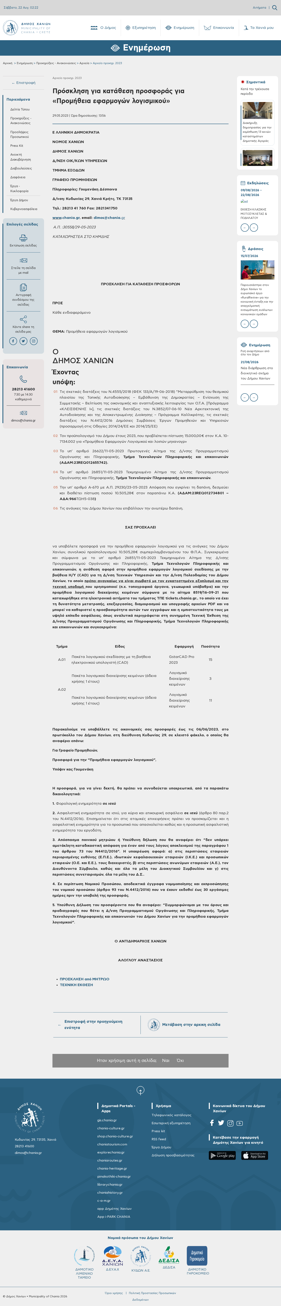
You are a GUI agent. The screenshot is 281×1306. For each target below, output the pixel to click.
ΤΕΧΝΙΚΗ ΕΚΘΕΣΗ (76, 985)
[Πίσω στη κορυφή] (140, 1090)
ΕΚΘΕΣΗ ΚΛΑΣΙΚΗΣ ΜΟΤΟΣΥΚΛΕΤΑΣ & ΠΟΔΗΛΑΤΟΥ (254, 213)
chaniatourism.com (112, 1144)
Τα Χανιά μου (262, 28)
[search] (274, 7)
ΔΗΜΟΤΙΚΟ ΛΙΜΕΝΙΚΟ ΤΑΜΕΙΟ (84, 1273)
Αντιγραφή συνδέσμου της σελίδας (23, 300)
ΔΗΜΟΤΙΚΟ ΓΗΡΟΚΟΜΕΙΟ (198, 1271)
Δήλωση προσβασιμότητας (173, 1155)
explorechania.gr (111, 1152)
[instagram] (230, 1124)
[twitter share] (23, 341)
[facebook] (212, 1124)
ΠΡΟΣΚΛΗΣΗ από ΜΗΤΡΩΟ (84, 979)
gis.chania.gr (107, 1120)
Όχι (180, 1060)
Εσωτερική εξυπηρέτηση (171, 1123)
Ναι (166, 1060)
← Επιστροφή (23, 83)
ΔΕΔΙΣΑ (169, 1267)
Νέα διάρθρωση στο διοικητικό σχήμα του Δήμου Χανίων (257, 373)
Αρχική (7, 63)
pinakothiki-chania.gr (114, 1176)
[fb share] (13, 341)
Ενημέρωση (184, 28)
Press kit (158, 1131)
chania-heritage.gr (112, 1168)
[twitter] (221, 1124)
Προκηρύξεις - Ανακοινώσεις (56, 63)
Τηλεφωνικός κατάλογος (172, 1115)
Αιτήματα (259, 7)
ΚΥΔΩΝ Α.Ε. (140, 1270)
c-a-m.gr (104, 1200)
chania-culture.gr (111, 1128)
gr (123, 218)
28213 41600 (23, 389)
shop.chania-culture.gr (115, 1136)
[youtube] (240, 1124)
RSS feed (159, 1139)
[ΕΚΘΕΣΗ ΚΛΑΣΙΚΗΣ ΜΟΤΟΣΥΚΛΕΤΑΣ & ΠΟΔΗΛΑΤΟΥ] (258, 201)
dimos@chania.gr (23, 420)
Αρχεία (84, 63)
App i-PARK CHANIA (113, 1216)
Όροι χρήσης (114, 1293)
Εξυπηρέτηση (144, 28)
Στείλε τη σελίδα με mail (23, 270)
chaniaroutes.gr (109, 1160)
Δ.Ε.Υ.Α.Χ (112, 1269)
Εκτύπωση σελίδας (23, 245)
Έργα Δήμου (161, 1147)
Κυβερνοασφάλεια (23, 209)
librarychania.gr (110, 1184)
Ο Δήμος (108, 28)
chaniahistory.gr (110, 1192)
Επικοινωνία (223, 28)
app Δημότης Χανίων (114, 1208)
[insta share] (34, 341)
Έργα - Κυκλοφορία (19, 189)
